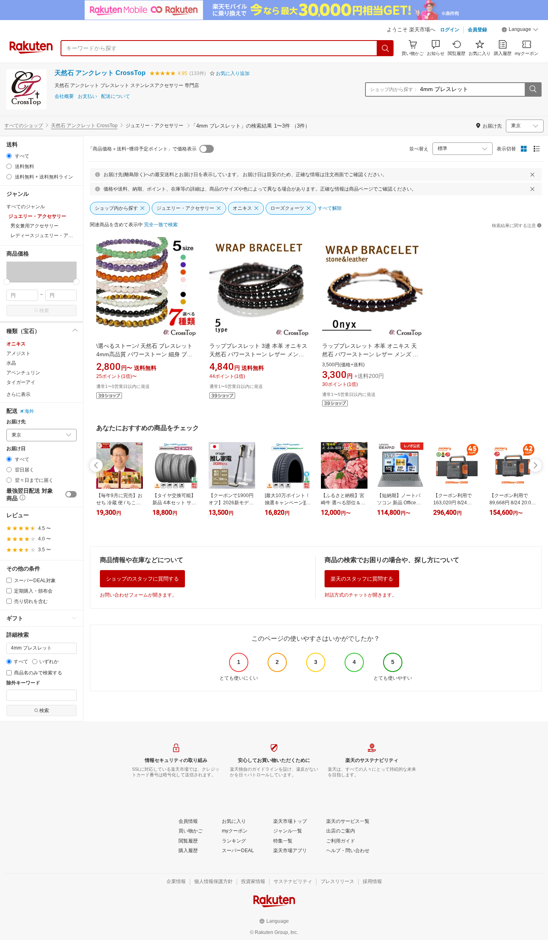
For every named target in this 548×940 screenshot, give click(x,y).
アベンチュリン (23, 373)
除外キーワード (23, 683)
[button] (519, 30)
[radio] (9, 155)
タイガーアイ (20, 382)
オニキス (16, 344)
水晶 (11, 363)
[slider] (7, 282)
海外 (29, 411)
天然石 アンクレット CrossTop (100, 72)
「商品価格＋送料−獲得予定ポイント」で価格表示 (142, 149)
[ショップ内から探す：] (533, 89)
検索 (44, 310)
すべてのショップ (23, 125)
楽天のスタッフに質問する (362, 579)
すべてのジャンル (25, 206)
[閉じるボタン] (532, 174)
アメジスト (18, 353)
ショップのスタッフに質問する (142, 579)
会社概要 (64, 96)
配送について (115, 96)
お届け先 (16, 421)
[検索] (386, 48)
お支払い (87, 96)
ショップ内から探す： (394, 89)
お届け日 (16, 448)
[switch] (71, 494)
